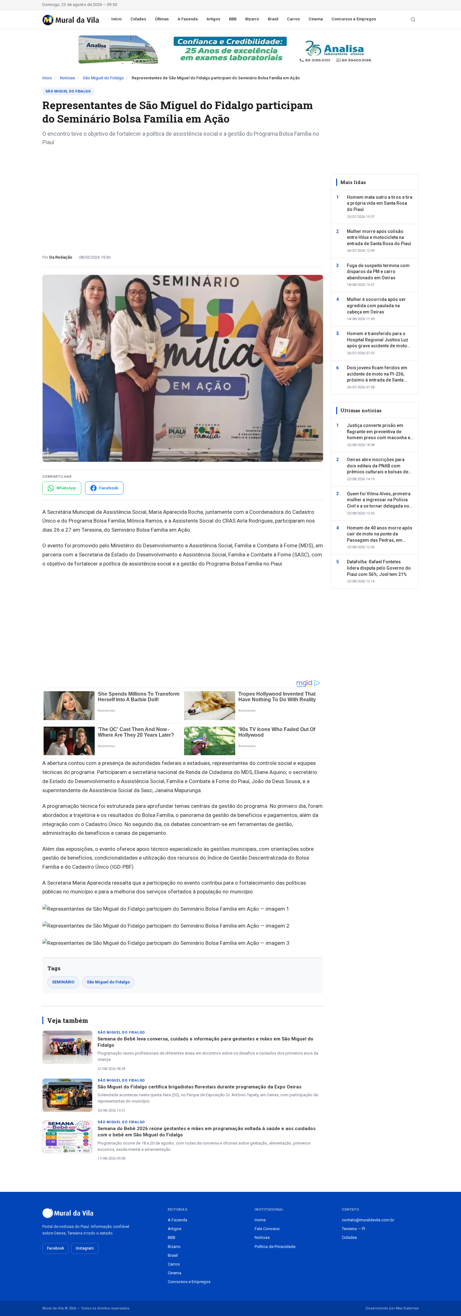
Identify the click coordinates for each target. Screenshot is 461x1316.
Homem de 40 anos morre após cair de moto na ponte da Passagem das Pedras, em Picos (379, 534)
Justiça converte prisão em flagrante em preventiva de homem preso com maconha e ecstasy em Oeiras (378, 432)
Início (116, 19)
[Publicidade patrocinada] (230, 49)
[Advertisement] (182, 198)
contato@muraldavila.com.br (368, 1220)
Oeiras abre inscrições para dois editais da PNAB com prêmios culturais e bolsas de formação (377, 466)
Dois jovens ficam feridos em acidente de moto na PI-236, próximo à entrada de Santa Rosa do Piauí (377, 374)
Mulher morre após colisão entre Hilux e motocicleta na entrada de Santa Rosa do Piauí (379, 237)
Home (260, 1220)
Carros (293, 19)
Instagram (85, 1248)
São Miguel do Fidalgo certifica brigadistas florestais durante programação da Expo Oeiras (199, 1087)
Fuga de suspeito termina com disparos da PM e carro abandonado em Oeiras (378, 271)
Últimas (162, 19)
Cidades (138, 19)
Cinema (316, 19)
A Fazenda (188, 19)
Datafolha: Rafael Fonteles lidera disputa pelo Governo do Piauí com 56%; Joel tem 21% (379, 568)
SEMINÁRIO (63, 982)
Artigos (213, 19)
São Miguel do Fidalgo (103, 78)
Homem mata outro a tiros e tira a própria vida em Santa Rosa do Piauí (379, 203)
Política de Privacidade (275, 1246)
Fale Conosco (267, 1228)
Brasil (273, 19)
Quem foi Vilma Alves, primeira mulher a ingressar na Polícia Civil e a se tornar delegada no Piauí (379, 500)
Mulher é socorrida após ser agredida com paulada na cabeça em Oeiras (376, 305)
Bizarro (252, 19)
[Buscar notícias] (413, 19)
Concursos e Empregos (353, 19)
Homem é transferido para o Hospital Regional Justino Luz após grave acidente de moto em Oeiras (377, 340)
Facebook (55, 1248)
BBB (232, 19)
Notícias (67, 78)
